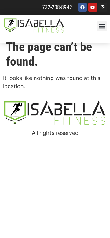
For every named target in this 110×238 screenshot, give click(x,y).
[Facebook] (82, 7)
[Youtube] (92, 7)
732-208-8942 (57, 7)
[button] (102, 26)
